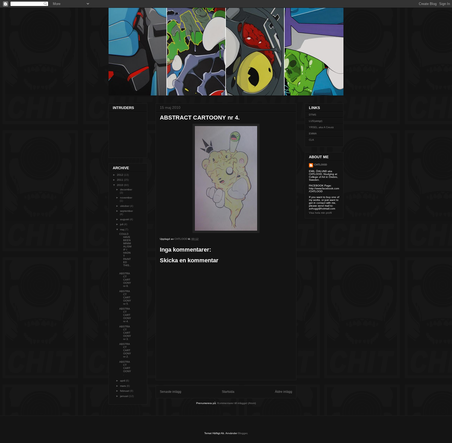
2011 (120, 179)
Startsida (228, 392)
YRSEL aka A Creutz (321, 127)
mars (123, 385)
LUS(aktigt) (315, 121)
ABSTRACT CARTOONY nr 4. (125, 315)
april (123, 380)
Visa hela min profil (320, 212)
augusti (125, 219)
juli (122, 224)
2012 (120, 174)
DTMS (312, 114)
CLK (311, 139)
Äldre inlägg (283, 392)
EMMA (313, 133)
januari (124, 396)
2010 (120, 185)
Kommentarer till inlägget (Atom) (236, 403)
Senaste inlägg (170, 392)
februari (125, 390)
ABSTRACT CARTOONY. (125, 368)
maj (122, 229)
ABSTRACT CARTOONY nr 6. (125, 279)
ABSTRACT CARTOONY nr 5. (125, 297)
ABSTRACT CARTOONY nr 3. (125, 332)
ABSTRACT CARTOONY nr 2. (125, 350)
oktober (125, 206)
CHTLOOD (320, 164)
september (126, 210)
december (126, 189)
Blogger (242, 433)
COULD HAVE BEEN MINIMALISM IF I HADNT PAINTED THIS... (125, 251)
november (126, 197)
